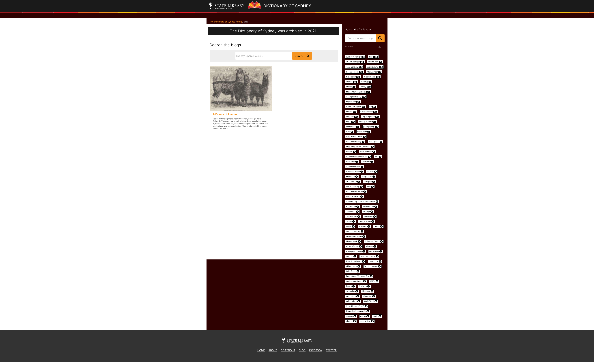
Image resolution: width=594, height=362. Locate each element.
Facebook (315, 350)
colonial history (367, 122)
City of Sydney (370, 116)
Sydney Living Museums (358, 156)
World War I (363, 131)
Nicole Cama (371, 77)
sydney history (355, 57)
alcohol (350, 321)
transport (369, 181)
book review (366, 321)
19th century (369, 206)
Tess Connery (354, 67)
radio (350, 122)
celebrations (352, 301)
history (366, 82)
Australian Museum (355, 191)
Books (350, 286)
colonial (350, 256)
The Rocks (352, 211)
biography (368, 296)
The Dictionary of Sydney (222, 21)
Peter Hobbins (367, 151)
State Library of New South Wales (362, 201)
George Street (366, 221)
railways (370, 246)
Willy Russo (352, 271)
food (370, 186)
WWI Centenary (354, 196)
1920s (374, 281)
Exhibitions (352, 126)
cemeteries (375, 251)
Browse (349, 46)
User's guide (375, 141)
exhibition (364, 226)
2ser (373, 57)
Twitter (331, 350)
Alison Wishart (353, 246)
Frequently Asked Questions (359, 146)
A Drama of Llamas (225, 114)
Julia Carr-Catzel (369, 256)
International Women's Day (359, 276)
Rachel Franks (354, 72)
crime (350, 87)
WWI (349, 131)
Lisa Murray (375, 62)
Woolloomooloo (372, 266)
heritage (367, 211)
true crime (351, 161)
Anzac (364, 316)
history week (353, 241)
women (351, 82)
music (350, 226)
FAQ (378, 156)
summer (350, 316)
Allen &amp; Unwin (355, 136)
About (273, 350)
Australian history (355, 141)
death (377, 316)
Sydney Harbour (354, 166)
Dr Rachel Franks (373, 241)
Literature (369, 216)
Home (261, 350)
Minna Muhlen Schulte (357, 92)
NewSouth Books (355, 106)
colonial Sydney (354, 231)
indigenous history (355, 236)
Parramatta (352, 206)
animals (371, 171)
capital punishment (355, 281)
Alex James (374, 72)
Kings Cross (368, 176)
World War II (370, 301)
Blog (239, 21)
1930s (350, 221)
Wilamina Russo (354, 171)
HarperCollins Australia (357, 311)
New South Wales (355, 261)
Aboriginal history (355, 97)
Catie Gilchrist (368, 111)
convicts (351, 116)
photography (370, 126)
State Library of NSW (356, 306)
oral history (352, 296)
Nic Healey (352, 77)
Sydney (364, 87)
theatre (350, 151)
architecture (352, 181)
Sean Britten (352, 216)
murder (351, 111)
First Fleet (351, 176)
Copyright (288, 350)
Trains (378, 226)
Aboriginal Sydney (355, 251)
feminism (364, 286)
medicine (367, 161)
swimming (351, 291)
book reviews (374, 67)
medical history (354, 186)
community (375, 261)
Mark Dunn (352, 102)
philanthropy (352, 266)
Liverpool (367, 291)
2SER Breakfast (354, 62)
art (372, 106)
